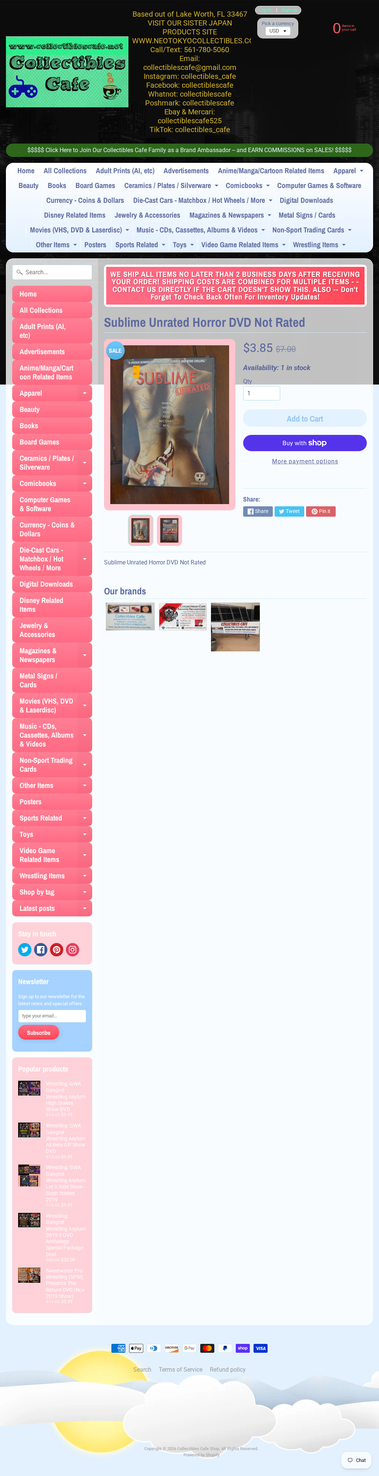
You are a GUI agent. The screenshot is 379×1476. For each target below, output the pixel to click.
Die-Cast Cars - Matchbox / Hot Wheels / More (203, 201)
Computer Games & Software (319, 185)
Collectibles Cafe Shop (198, 1448)
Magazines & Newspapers (231, 216)
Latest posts (56, 909)
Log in (265, 10)
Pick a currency (278, 23)
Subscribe (38, 1033)
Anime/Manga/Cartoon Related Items (271, 170)
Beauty (28, 185)
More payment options (305, 461)
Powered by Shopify (201, 1455)
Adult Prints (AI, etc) (125, 170)
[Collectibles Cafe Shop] (67, 71)
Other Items (57, 245)
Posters (95, 244)
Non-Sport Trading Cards (312, 231)
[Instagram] (72, 949)
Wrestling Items (320, 245)
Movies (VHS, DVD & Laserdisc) (80, 231)
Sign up (289, 10)
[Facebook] (40, 949)
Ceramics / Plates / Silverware (172, 186)
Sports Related (141, 245)
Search (142, 1369)
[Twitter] (24, 949)
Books (57, 185)
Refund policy (228, 1369)
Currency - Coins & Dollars (85, 200)
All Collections (65, 170)
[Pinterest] (56, 949)
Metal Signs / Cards (307, 215)
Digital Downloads (306, 200)
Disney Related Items (74, 215)
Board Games (95, 185)
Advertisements (186, 170)
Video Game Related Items (244, 245)
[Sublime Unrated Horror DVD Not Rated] (140, 530)
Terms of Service (180, 1369)
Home (25, 170)
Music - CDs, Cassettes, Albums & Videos (202, 231)
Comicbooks (249, 186)
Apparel (349, 171)
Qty (247, 381)
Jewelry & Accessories (147, 215)
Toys (184, 245)
